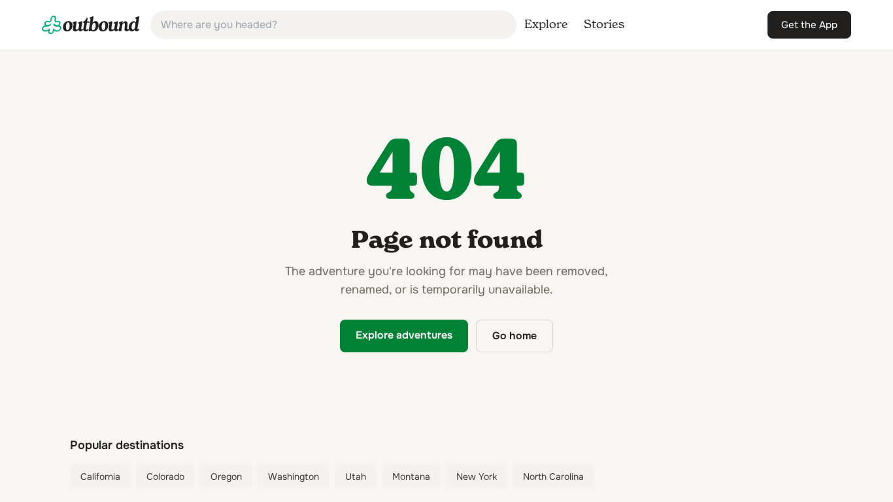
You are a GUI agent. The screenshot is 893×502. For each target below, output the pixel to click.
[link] (91, 24)
